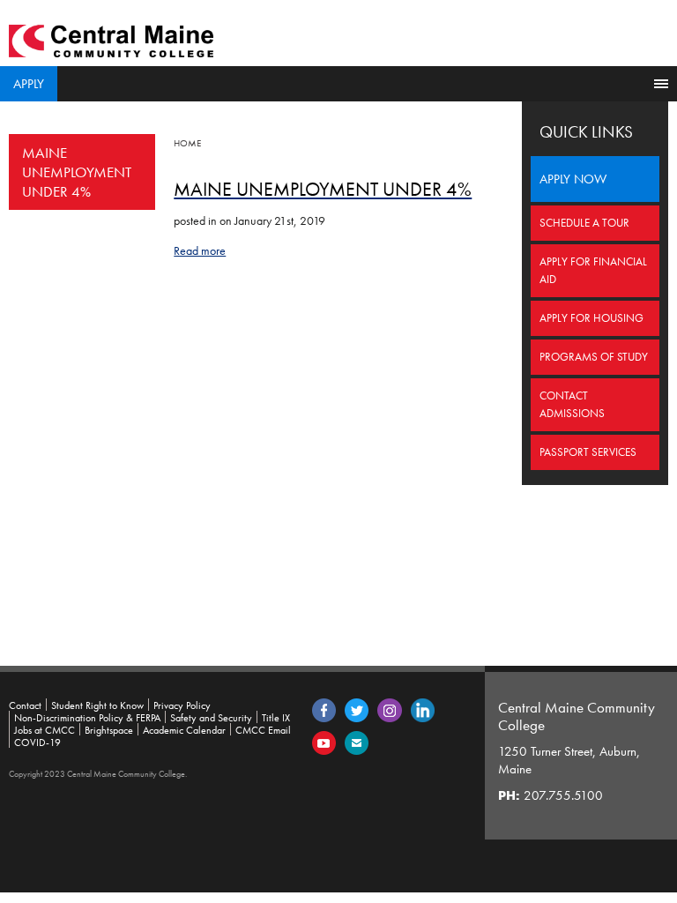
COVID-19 (37, 742)
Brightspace (109, 730)
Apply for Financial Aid (593, 270)
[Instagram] (389, 709)
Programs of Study (593, 356)
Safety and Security (211, 718)
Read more (200, 250)
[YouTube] (324, 742)
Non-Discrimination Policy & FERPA (87, 718)
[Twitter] (356, 709)
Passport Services (587, 451)
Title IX (276, 718)
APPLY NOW (572, 179)
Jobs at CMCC (44, 730)
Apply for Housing (591, 317)
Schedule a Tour (584, 222)
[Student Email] (356, 742)
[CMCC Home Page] (111, 39)
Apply (28, 84)
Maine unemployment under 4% (76, 172)
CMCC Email (263, 730)
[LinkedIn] (423, 709)
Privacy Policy (182, 705)
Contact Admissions (572, 404)
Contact (25, 705)
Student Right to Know (97, 705)
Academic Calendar (184, 730)
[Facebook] (324, 709)
